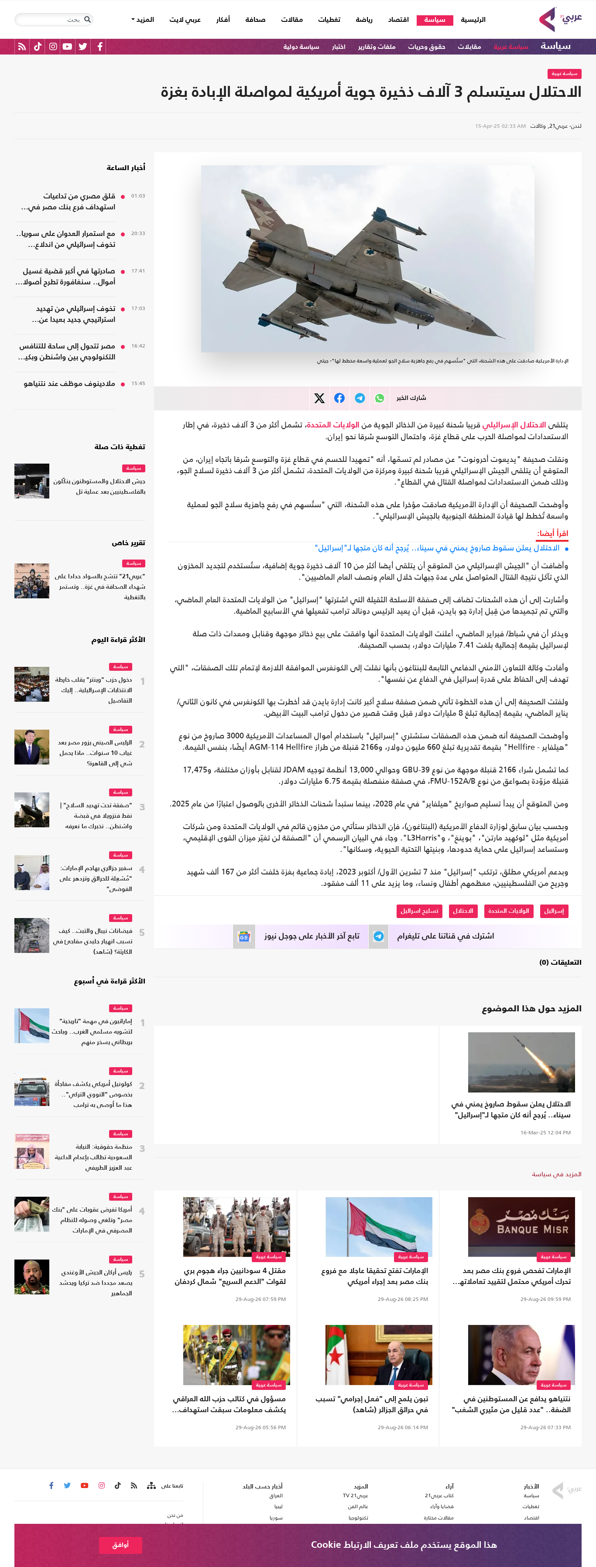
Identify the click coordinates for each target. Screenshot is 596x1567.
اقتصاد (398, 20)
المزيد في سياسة (557, 1174)
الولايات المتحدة (333, 425)
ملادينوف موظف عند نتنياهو (69, 384)
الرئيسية (469, 20)
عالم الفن (358, 1506)
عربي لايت (185, 20)
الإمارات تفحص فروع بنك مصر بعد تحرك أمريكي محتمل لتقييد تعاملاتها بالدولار (514, 1277)
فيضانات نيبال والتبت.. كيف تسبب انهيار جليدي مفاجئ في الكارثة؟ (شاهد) (92, 942)
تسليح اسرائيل (419, 911)
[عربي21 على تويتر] (83, 46)
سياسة (435, 20)
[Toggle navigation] (87, 19)
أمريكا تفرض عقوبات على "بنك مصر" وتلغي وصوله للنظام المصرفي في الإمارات (92, 1220)
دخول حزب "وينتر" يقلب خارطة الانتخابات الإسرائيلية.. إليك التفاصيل (93, 690)
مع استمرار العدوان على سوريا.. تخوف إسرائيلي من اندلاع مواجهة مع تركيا (65, 240)
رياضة (364, 20)
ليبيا (278, 1506)
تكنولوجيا (358, 1518)
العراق (276, 1495)
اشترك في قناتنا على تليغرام (445, 936)
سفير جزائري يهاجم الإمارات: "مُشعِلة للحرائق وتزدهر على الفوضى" (96, 879)
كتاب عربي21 (439, 1495)
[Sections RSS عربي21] (150, 1486)
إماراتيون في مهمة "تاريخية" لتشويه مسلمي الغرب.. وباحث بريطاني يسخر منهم (92, 1032)
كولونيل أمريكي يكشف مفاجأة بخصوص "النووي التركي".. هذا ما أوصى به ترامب (93, 1095)
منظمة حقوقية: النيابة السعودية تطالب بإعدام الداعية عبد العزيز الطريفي (93, 1157)
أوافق (121, 1545)
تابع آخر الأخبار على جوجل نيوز (312, 936)
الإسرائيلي (500, 425)
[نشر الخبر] (319, 398)
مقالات (292, 20)
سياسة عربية (511, 47)
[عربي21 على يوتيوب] (67, 46)
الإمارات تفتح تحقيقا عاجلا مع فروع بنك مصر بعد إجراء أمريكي (375, 1276)
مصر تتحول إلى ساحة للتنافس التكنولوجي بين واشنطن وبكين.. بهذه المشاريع (65, 353)
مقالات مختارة (439, 1518)
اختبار (339, 47)
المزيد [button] (144, 20)
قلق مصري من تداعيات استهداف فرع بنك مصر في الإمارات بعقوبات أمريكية (71, 203)
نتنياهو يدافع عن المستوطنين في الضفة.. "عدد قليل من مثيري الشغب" (511, 1405)
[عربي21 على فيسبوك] (100, 46)
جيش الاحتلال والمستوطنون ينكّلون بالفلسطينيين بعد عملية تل (99, 487)
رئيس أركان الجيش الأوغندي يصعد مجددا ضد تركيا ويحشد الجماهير (95, 1283)
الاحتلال (533, 425)
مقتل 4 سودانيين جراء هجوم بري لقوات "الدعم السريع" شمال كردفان (230, 1276)
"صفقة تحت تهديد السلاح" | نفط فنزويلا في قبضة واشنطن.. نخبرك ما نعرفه (96, 816)
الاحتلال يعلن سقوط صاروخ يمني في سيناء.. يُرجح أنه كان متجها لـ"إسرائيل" (437, 547)
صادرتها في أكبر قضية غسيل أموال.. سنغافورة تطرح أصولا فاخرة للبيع (69, 278)
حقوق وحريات (426, 47)
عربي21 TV (355, 1495)
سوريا (276, 1518)
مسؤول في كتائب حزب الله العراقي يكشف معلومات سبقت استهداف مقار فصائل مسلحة (229, 1406)
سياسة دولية (301, 47)
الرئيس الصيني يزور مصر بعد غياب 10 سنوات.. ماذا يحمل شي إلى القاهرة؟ (95, 753)
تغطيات (329, 20)
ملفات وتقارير (377, 47)
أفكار (223, 20)
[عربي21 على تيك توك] (37, 46)
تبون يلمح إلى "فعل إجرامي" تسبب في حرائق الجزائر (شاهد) (372, 1405)
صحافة (256, 20)
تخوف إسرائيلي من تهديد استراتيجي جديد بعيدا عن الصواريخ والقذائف (75, 315)
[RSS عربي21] (22, 46)
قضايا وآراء (442, 1506)
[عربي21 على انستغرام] (53, 46)
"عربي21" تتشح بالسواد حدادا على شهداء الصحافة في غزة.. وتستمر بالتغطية (100, 587)
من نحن (175, 1515)
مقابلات (469, 47)
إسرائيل (554, 911)
